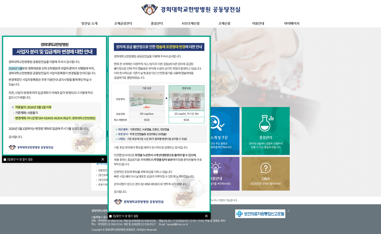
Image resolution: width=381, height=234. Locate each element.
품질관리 (157, 23)
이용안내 (258, 23)
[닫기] (103, 159)
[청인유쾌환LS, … (107, 180)
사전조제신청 (190, 23)
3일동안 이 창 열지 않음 (20, 159)
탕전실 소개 (89, 23)
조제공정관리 (123, 23)
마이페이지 (291, 23)
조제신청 (224, 23)
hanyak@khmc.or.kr (177, 224)
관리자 (289, 210)
